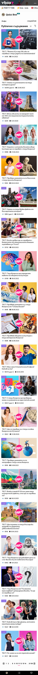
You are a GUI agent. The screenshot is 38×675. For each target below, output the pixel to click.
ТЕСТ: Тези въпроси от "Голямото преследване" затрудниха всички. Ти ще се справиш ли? (18, 591)
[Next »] (34, 663)
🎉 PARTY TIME (7, 8)
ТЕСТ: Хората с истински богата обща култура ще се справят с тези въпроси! (18, 148)
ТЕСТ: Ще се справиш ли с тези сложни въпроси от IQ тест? (18, 430)
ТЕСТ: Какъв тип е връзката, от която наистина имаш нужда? (18, 623)
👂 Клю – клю (22, 8)
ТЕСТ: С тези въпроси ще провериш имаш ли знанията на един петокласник (18, 399)
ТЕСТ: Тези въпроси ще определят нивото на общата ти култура (16, 274)
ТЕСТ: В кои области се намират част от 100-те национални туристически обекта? (18, 116)
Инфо (4, 21)
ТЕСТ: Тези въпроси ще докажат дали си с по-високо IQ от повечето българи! (18, 558)
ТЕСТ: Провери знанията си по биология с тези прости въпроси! (18, 179)
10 (17, 663)
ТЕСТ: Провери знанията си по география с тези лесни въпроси (15, 461)
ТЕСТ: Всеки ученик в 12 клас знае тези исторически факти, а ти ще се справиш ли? (19, 493)
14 (25, 663)
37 (30, 663)
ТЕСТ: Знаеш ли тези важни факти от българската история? (18, 210)
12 (21, 663)
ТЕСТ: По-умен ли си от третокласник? (18, 653)
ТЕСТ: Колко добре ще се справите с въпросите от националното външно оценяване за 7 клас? (18, 242)
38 (32, 663)
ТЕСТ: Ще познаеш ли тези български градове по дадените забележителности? (17, 526)
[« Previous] (4, 663)
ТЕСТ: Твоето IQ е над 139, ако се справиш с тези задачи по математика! (18, 52)
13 (23, 663)
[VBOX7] (7, 3)
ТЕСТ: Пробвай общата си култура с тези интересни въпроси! (17, 337)
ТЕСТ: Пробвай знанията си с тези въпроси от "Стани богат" (16, 305)
